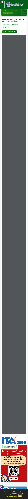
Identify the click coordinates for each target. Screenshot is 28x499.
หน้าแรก (6, 11)
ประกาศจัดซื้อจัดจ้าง (14, 11)
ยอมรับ (19, 496)
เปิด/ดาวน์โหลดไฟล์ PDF (10, 31)
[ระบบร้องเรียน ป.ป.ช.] (2, 487)
